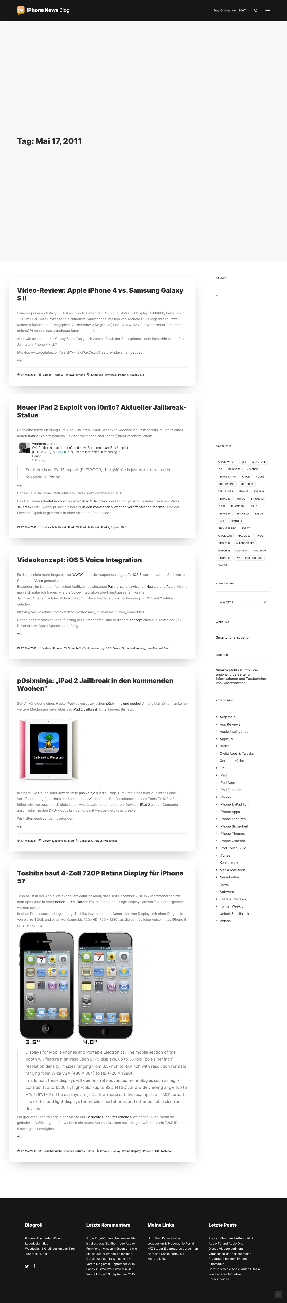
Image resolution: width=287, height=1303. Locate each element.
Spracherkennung (133, 648)
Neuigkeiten (229, 877)
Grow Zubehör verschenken (106, 1238)
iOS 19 (221, 521)
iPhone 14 (224, 513)
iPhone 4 (123, 374)
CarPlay (242, 550)
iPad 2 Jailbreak (85, 709)
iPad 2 (33, 436)
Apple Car (225, 535)
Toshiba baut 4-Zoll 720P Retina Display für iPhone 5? (100, 877)
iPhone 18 (237, 506)
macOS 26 (247, 484)
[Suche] (254, 11)
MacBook (260, 550)
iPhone (80, 374)
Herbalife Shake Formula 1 (166, 1253)
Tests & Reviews (64, 374)
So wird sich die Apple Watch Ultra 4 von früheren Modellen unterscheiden (234, 1274)
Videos (47, 374)
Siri (243, 461)
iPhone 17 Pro (227, 476)
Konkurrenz (229, 862)
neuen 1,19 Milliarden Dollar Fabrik (82, 902)
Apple (246, 476)
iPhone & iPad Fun (234, 804)
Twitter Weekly (231, 906)
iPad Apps (228, 782)
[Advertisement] (243, 363)
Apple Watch (226, 461)
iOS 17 (221, 506)
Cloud (22, 581)
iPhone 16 (224, 558)
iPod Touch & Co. (233, 848)
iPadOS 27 (243, 513)
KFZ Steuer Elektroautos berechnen (173, 1248)
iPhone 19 (234, 469)
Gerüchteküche (52, 1151)
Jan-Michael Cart (158, 648)
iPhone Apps (230, 812)
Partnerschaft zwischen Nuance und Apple (142, 586)
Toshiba (166, 1151)
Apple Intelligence (250, 558)
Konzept (136, 620)
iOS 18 (253, 506)
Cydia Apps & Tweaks (237, 753)
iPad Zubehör (230, 790)
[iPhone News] (43, 10)
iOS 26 (259, 513)
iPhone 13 (257, 498)
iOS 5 (137, 575)
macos (222, 565)
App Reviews (230, 724)
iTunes (225, 855)
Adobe (260, 476)
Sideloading (226, 484)
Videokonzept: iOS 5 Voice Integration (79, 560)
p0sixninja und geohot (123, 703)
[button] (267, 10)
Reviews (110, 374)
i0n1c (142, 430)
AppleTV (226, 739)
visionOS (252, 469)
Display (115, 1151)
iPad (71, 527)
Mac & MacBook (232, 870)
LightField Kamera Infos (164, 1238)
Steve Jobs (225, 491)
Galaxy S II (137, 374)
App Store (259, 461)
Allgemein (228, 717)
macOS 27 (244, 535)
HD (157, 1151)
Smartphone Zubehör (233, 637)
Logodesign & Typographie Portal (171, 1243)
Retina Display (131, 1151)
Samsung (97, 374)
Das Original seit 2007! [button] (230, 10)
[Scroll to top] (278, 1294)
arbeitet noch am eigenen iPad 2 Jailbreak (74, 501)
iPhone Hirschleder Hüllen (43, 1238)
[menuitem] (231, 10)
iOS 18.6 (259, 491)
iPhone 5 (148, 1151)
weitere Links (157, 1258)
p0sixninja (87, 793)
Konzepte (97, 648)
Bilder (90, 1151)
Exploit (44, 436)
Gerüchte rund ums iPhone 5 (109, 1117)
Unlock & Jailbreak (54, 527)
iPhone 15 (224, 498)
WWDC (78, 575)
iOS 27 (246, 528)
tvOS (260, 535)
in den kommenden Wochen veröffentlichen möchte (123, 507)
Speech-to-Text (78, 648)
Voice (39, 581)
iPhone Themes (232, 833)
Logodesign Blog (36, 1243)
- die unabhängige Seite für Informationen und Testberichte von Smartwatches (241, 676)
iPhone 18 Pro (227, 528)
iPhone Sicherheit (234, 826)
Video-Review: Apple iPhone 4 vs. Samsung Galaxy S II (100, 294)
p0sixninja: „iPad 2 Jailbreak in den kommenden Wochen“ (95, 684)
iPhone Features (74, 1151)
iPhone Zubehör (232, 841)
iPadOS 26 (237, 521)
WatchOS (224, 550)
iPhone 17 (224, 543)
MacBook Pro (245, 543)
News (224, 884)
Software (227, 892)
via (19, 360)
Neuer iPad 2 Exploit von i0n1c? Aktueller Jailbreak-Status (102, 411)
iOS (220, 469)
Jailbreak (93, 527)
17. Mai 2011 (28, 374)
